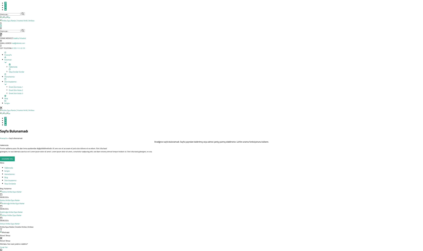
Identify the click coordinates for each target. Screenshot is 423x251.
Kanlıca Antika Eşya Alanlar (10, 200)
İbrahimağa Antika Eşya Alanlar (11, 212)
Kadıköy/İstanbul (19, 38)
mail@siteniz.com (18, 43)
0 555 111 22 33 (18, 48)
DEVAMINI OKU (7, 159)
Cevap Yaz (3, 247)
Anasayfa (3, 138)
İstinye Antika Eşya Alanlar (10, 223)
